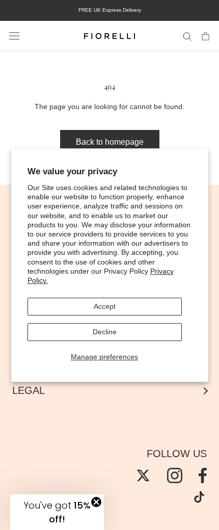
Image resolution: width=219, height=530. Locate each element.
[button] (57, 512)
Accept (105, 306)
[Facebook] (203, 475)
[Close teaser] (96, 502)
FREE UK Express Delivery (109, 10)
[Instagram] (174, 475)
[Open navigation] (14, 36)
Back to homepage (110, 142)
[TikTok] (199, 497)
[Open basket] (205, 36)
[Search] (187, 36)
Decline (105, 332)
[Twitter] (143, 475)
